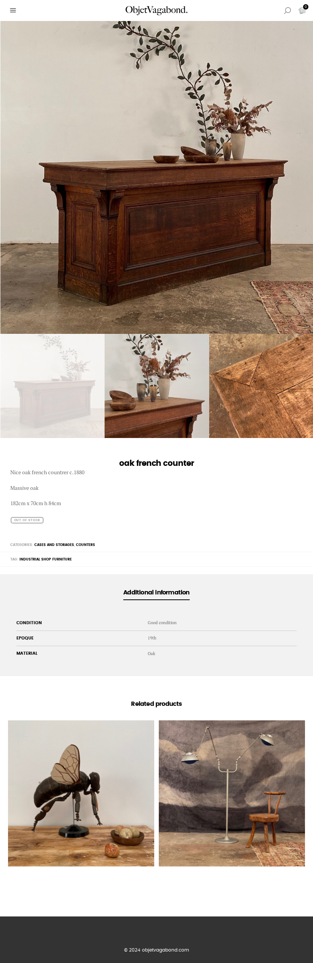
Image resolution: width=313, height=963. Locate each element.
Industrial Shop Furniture (45, 559)
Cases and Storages (54, 545)
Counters (85, 545)
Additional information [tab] (156, 592)
